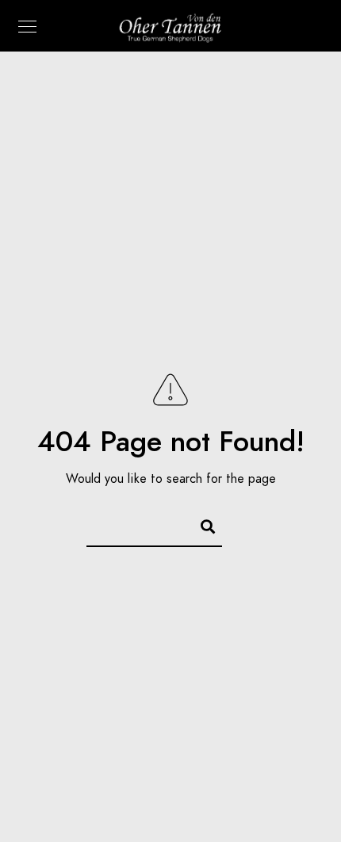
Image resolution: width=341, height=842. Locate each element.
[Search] (200, 524)
